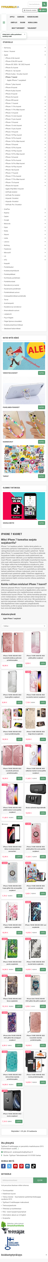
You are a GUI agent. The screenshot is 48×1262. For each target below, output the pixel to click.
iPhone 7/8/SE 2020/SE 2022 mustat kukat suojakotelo (36, 963)
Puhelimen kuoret (9, 1194)
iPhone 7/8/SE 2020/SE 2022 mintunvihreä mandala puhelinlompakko (12, 1077)
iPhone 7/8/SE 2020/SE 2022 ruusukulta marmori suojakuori (35, 696)
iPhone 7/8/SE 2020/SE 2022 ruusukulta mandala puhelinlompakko (36, 1038)
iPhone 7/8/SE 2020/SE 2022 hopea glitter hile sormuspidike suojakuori (12, 888)
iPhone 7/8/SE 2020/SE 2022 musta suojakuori (12, 1115)
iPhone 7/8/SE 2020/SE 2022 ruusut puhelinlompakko (12, 733)
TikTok (33, 1166)
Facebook (3, 1166)
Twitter (9, 1166)
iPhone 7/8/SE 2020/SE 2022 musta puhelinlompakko (36, 1076)
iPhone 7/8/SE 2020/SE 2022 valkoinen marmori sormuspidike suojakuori (36, 771)
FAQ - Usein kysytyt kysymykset (14, 1212)
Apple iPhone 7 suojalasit (12, 618)
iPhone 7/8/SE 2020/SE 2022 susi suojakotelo (35, 926)
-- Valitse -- (5, 626)
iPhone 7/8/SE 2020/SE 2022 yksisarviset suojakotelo (36, 887)
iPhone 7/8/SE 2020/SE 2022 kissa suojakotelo (12, 1000)
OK (41, 1180)
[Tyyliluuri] (10, 7)
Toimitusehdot (8, 1191)
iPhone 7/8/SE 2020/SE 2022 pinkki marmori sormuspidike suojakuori (12, 810)
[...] (17, 1149)
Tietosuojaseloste (9, 1205)
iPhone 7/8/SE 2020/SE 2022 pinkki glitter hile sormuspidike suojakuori (35, 849)
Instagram (27, 1166)
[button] (14, 35)
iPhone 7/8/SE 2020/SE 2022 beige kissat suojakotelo (36, 733)
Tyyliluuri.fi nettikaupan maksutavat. (16, 1202)
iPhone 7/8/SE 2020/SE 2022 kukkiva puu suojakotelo (12, 926)
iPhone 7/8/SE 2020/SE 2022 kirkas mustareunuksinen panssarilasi (12, 849)
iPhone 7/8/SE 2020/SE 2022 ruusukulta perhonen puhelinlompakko (12, 771)
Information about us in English (14, 1215)
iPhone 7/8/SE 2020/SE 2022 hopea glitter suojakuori (12, 696)
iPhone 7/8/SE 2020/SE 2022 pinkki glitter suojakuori (36, 657)
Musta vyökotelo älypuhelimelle (35, 807)
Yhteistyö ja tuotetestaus (12, 1209)
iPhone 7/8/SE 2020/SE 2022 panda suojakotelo (12, 963)
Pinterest (21, 1166)
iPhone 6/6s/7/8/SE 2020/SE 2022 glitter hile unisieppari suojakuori (12, 1038)
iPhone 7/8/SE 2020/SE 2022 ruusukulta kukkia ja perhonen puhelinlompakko (12, 658)
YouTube (15, 1166)
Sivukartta (6, 1218)
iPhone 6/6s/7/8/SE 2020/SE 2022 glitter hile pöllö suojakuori (36, 1000)
